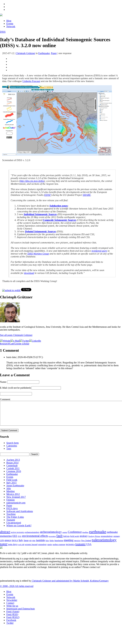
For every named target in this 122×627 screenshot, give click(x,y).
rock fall (21, 544)
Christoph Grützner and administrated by (70, 580)
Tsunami (10, 519)
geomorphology (107, 536)
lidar (47, 540)
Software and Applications (19, 511)
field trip (66, 536)
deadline (85, 532)
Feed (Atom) (12, 611)
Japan (26, 540)
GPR (2, 541)
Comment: (5, 399)
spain (49, 544)
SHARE (87, 195)
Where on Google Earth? (18, 525)
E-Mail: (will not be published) (15, 387)
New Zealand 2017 (16, 497)
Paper (54, 53)
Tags (8, 448)
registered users (99, 250)
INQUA (15, 540)
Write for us (12, 605)
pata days (12, 544)
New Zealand (86, 540)
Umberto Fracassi (31, 81)
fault (59, 536)
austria (64, 532)
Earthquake (44, 53)
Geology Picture (94, 536)
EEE (14, 536)
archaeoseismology (32, 532)
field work (74, 536)
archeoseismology (51, 532)
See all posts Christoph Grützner (16, 335)
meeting (69, 540)
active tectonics (17, 532)
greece (7, 540)
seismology (42, 545)
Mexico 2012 (13, 494)
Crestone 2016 (13, 471)
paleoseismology (104, 540)
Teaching (11, 514)
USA (89, 544)
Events (9, 23)
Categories (11, 445)
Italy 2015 (11, 482)
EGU (19, 536)
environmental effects (35, 535)
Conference (75, 532)
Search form (12, 442)
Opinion (10, 499)
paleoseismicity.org (15, 502)
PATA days (12, 508)
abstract (5, 532)
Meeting (10, 491)
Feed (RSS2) (12, 617)
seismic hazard (31, 544)
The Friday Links (15, 517)
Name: (3, 382)
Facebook (11, 620)
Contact (10, 603)
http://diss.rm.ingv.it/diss (32, 181)
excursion (52, 536)
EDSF (47, 195)
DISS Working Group (38, 253)
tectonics (70, 544)
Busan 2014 (12, 462)
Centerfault (11, 465)
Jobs (8, 488)
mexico (77, 540)
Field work (11, 479)
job (30, 540)
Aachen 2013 (13, 459)
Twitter (10, 623)
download (29, 273)
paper (3, 544)
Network (10, 26)
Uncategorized (13, 522)
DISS (3, 31)
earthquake (97, 532)
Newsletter (11, 600)
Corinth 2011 (13, 468)
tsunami (80, 544)
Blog (8, 20)
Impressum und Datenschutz (20, 608)
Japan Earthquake (15, 485)
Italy (21, 540)
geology (84, 535)
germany (116, 536)
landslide (40, 540)
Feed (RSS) (12, 614)
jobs (33, 540)
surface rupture (59, 544)
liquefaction (58, 541)
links (52, 540)
